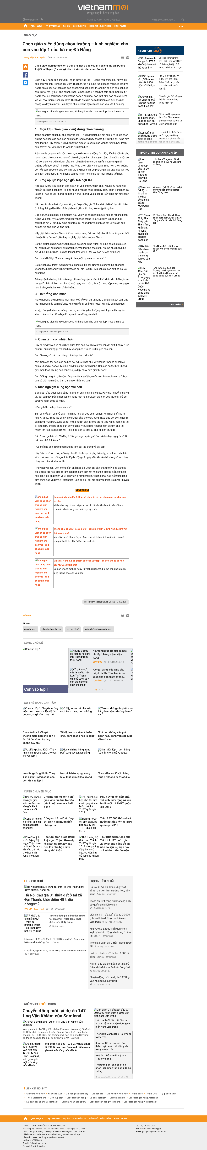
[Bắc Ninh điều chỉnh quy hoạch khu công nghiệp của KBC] (144, 254)
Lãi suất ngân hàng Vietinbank (105, 1102)
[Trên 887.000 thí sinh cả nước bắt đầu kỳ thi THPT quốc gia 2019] (89, 825)
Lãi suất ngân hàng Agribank (143, 1098)
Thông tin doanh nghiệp (158, 152)
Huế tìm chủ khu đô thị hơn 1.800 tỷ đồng (110, 1057)
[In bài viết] (121, 57)
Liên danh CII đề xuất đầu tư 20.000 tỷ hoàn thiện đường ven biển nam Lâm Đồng (110, 918)
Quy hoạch (37, 26)
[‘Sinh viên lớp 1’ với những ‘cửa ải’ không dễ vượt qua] (115, 752)
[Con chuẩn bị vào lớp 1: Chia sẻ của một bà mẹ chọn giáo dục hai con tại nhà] (43, 521)
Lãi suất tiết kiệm (97, 1098)
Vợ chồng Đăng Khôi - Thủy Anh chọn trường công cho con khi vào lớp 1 (39, 777)
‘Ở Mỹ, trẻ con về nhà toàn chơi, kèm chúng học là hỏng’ (77, 734)
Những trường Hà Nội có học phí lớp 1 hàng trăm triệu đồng (110, 654)
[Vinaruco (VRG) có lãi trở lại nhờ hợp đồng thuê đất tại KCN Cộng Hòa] (144, 198)
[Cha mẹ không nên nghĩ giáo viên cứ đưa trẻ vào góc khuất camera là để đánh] (32, 805)
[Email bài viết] (126, 57)
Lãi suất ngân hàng (76, 1098)
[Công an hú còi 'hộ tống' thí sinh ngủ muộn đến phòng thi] (32, 825)
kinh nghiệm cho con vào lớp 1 (99, 629)
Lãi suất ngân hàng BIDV (74, 1102)
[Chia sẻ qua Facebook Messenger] (25, 82)
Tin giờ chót (35, 881)
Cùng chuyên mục (37, 791)
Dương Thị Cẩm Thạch (34, 57)
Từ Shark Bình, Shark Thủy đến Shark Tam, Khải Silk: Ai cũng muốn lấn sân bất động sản (167, 219)
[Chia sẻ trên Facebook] (25, 75)
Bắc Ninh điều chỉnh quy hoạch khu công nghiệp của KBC (167, 249)
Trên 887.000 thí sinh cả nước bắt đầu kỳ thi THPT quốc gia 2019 (116, 822)
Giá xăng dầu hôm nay (77, 1094)
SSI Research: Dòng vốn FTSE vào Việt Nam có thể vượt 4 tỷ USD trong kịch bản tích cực (170, 63)
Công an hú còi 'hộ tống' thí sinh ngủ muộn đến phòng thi (59, 822)
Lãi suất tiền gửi (117, 1098)
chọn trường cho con (51, 629)
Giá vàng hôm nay (35, 1094)
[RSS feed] (42, 19)
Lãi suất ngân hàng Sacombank (42, 1102)
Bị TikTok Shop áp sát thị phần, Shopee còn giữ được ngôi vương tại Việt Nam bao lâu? (170, 119)
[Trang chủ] (25, 26)
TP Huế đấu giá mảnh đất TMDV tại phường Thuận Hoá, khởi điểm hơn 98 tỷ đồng (67, 919)
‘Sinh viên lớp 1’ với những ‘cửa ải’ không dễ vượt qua (114, 775)
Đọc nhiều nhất (103, 881)
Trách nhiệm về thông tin (34, 1146)
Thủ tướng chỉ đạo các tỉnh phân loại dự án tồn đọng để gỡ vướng (113, 1068)
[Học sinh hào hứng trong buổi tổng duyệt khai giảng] (78, 752)
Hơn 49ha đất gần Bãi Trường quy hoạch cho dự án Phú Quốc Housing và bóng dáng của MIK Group (166, 272)
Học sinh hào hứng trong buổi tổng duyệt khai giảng (76, 775)
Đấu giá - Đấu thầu (100, 26)
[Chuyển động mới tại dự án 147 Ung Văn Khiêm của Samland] (57, 1023)
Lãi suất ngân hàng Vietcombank (140, 1102)
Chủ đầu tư (79, 26)
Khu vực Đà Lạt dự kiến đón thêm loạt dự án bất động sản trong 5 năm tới (110, 932)
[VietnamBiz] (149, 50)
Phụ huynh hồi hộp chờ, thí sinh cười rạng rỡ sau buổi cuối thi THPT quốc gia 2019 (115, 801)
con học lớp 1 (73, 629)
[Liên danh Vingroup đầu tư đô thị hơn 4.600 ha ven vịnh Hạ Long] (144, 170)
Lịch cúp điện (56, 1098)
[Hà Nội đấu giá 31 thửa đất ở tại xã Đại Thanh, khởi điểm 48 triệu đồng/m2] (55, 888)
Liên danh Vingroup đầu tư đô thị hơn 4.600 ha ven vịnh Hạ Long (167, 162)
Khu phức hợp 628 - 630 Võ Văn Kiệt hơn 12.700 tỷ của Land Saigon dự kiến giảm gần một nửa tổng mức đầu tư (67, 1047)
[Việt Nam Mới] (103, 9)
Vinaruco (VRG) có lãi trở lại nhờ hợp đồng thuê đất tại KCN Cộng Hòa (167, 190)
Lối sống (97, 681)
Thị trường (53, 26)
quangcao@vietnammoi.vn (154, 1131)
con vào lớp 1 (30, 629)
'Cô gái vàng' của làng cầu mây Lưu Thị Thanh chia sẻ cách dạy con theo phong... (109, 673)
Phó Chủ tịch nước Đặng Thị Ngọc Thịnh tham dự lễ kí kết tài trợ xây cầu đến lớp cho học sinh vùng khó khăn (59, 843)
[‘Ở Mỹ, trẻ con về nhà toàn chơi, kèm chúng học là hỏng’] (78, 711)
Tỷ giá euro (137, 1094)
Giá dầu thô (97, 1094)
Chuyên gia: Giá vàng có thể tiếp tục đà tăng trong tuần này (171, 99)
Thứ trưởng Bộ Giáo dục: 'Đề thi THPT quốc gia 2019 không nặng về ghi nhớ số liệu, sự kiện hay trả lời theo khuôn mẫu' (115, 843)
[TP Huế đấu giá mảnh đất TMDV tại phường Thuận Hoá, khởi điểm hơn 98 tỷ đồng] (34, 923)
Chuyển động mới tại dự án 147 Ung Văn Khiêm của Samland (55, 950)
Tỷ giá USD (151, 1094)
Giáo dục (30, 35)
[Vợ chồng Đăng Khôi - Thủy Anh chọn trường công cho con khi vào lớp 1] (40, 755)
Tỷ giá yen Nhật (168, 1094)
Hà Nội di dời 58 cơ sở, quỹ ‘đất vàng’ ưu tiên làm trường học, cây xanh (110, 890)
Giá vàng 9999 (55, 1094)
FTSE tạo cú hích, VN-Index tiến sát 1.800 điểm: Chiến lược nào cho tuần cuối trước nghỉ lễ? (169, 82)
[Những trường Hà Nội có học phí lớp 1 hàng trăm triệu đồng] (80, 655)
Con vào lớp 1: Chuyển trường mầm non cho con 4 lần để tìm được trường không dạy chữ (39, 737)
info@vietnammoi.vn (37, 1143)
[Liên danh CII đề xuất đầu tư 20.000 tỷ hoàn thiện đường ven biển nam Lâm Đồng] (113, 1012)
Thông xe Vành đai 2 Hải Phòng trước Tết (113, 1035)
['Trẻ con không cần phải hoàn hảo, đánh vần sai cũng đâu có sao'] (115, 714)
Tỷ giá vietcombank (36, 1098)
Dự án (66, 26)
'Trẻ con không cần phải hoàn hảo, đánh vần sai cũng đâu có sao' (115, 736)
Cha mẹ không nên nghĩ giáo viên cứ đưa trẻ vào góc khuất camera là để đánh (59, 801)
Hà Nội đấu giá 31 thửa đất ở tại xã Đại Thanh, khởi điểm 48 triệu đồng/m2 (53, 899)
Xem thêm (175, 304)
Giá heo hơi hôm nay (117, 1094)
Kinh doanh (120, 26)
